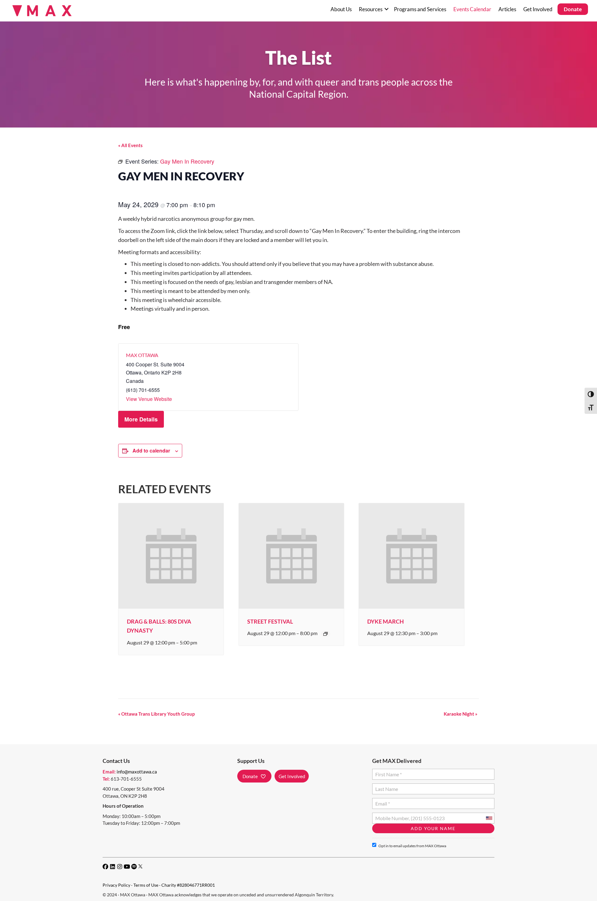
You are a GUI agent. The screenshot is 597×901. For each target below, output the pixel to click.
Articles (507, 9)
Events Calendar (472, 9)
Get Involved (538, 9)
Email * (382, 801)
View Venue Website (149, 398)
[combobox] (489, 818)
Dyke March (385, 621)
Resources (370, 9)
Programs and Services (420, 9)
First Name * (387, 772)
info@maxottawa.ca (137, 771)
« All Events (130, 145)
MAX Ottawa (142, 355)
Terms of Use (145, 885)
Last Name (386, 786)
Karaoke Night (460, 714)
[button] (386, 9)
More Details (141, 419)
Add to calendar (151, 450)
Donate (573, 9)
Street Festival (270, 621)
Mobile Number (391, 816)
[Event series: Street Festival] (325, 634)
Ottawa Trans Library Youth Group (156, 714)
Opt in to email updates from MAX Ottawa (412, 845)
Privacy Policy (116, 885)
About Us (341, 9)
